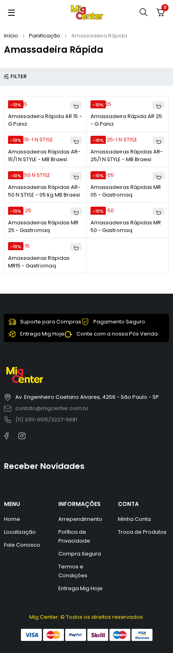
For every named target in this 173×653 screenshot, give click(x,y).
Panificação (44, 35)
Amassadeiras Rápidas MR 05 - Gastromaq (126, 191)
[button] (76, 107)
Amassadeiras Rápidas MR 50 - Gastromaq (126, 226)
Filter (18, 76)
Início (11, 35)
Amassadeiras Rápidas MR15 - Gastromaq (39, 262)
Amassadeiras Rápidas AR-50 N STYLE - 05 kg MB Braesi (44, 191)
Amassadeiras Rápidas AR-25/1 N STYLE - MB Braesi (127, 156)
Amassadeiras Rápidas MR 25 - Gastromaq (43, 226)
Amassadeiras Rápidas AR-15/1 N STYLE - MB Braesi (44, 156)
